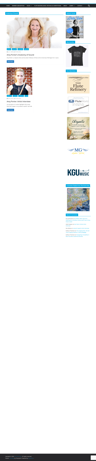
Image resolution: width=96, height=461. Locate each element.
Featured (14, 49)
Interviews (20, 49)
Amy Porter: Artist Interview (18, 101)
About (65, 5)
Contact (79, 5)
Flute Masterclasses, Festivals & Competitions (47, 5)
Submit (71, 5)
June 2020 (26, 49)
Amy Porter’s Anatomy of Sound (20, 55)
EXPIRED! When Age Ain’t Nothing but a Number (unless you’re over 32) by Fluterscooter (78, 220)
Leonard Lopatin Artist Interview (81, 228)
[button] (31, 6)
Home (8, 5)
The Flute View (18, 51)
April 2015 (9, 95)
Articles (9, 49)
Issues (28, 5)
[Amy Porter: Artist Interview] (19, 81)
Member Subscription (18, 5)
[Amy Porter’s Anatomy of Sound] (34, 32)
